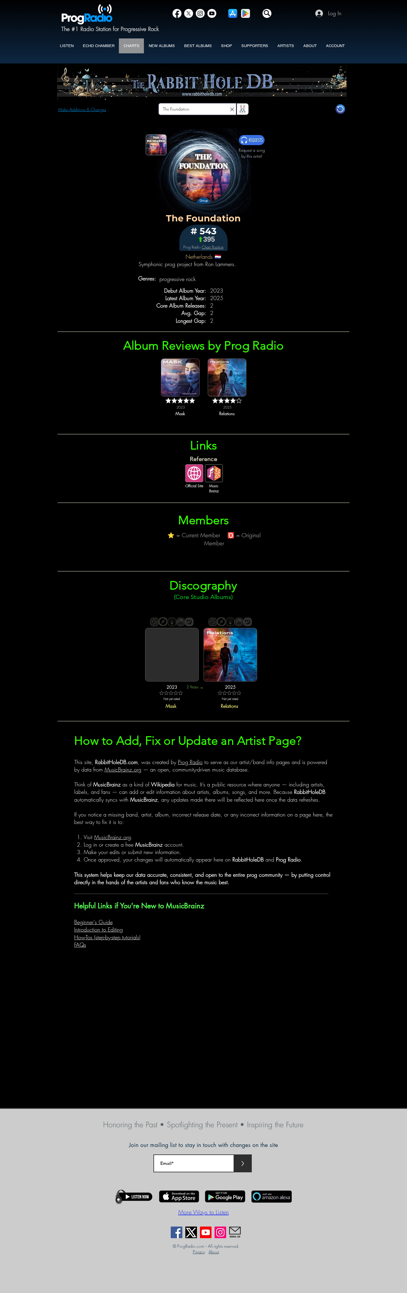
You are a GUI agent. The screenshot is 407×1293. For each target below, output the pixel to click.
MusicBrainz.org (123, 769)
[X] (188, 13)
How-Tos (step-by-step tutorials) (107, 937)
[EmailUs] (235, 1232)
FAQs (80, 944)
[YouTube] (211, 13)
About (214, 1252)
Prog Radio (190, 762)
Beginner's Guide (93, 922)
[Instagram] (200, 13)
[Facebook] (177, 13)
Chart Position (212, 247)
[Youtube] (206, 1232)
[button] (266, 13)
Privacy (199, 1252)
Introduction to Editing (98, 929)
